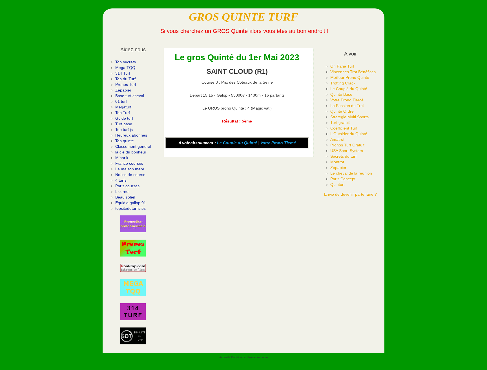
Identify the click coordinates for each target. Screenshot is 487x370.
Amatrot (337, 139)
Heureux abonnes (131, 135)
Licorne (122, 191)
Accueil (224, 357)
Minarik (121, 157)
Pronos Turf (125, 84)
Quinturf (337, 184)
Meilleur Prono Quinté (349, 77)
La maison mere (129, 169)
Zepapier (123, 90)
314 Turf (122, 73)
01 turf (121, 101)
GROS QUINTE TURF (243, 16)
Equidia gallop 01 (130, 202)
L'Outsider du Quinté (348, 133)
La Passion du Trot (347, 105)
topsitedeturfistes (130, 208)
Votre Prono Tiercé (278, 143)
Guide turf (124, 118)
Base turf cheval (129, 95)
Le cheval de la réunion (351, 173)
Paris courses (127, 186)
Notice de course (130, 174)
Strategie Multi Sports (349, 117)
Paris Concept (342, 179)
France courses (129, 163)
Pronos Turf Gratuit (347, 145)
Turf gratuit (340, 122)
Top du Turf (125, 79)
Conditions (238, 357)
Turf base (123, 124)
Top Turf (122, 112)
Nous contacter (258, 357)
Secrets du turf (343, 156)
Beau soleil (125, 197)
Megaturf (123, 107)
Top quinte (124, 141)
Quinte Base (341, 94)
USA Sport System (346, 150)
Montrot (337, 162)
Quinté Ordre (342, 111)
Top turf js (124, 129)
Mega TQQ (125, 67)
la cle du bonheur (130, 152)
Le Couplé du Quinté (348, 88)
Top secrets (125, 62)
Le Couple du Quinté (237, 143)
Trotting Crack (342, 83)
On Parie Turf (342, 66)
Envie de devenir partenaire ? (350, 194)
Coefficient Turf (343, 128)
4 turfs (121, 180)
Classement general (133, 146)
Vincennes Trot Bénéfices (353, 72)
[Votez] (133, 223)
